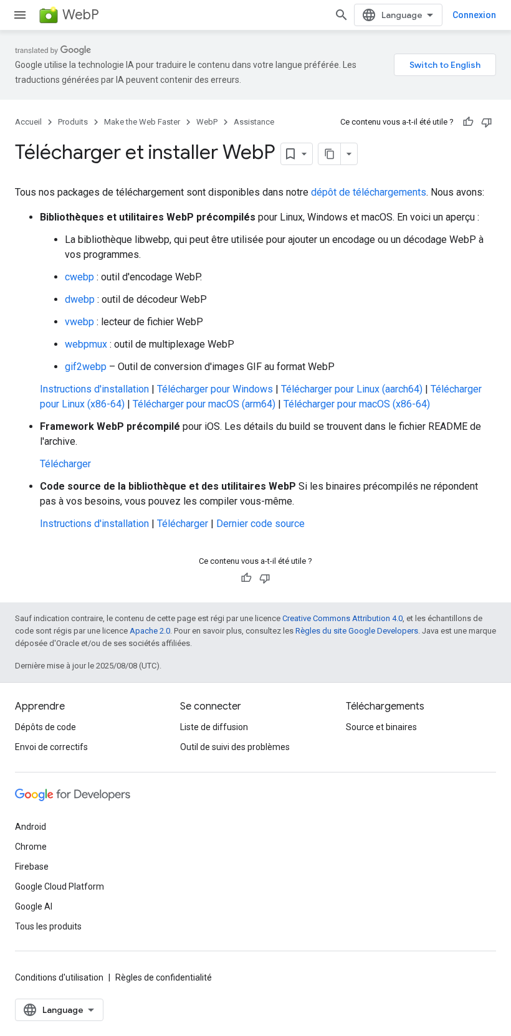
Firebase (32, 867)
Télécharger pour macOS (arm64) (204, 404)
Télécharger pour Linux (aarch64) (352, 389)
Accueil (28, 121)
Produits (73, 121)
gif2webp (86, 367)
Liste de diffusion (214, 727)
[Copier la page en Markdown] (329, 153)
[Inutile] (486, 122)
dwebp (80, 299)
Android (30, 827)
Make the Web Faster (142, 121)
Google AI (33, 906)
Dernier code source (260, 524)
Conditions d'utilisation (59, 977)
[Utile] (468, 122)
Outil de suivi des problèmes (235, 747)
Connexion (474, 15)
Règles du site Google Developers (356, 630)
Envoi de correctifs (51, 747)
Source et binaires (381, 727)
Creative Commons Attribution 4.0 (342, 618)
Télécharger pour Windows (215, 389)
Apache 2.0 (150, 630)
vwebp (79, 322)
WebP (80, 14)
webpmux (86, 344)
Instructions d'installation (94, 389)
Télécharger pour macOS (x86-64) (357, 404)
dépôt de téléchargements (368, 192)
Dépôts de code (45, 727)
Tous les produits (48, 926)
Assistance (254, 121)
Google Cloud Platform (59, 886)
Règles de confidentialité (163, 977)
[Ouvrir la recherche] (341, 14)
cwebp (79, 277)
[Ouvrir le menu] (19, 15)
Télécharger (65, 464)
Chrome (31, 847)
